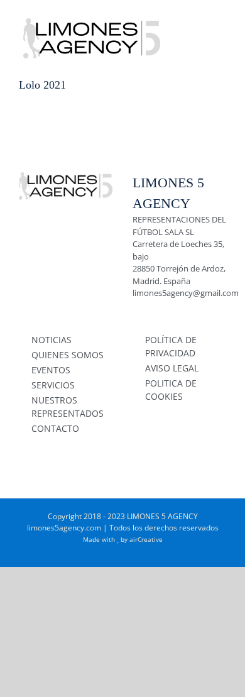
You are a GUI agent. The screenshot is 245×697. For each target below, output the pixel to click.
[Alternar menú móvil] (221, 19)
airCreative (146, 539)
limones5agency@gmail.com (186, 293)
